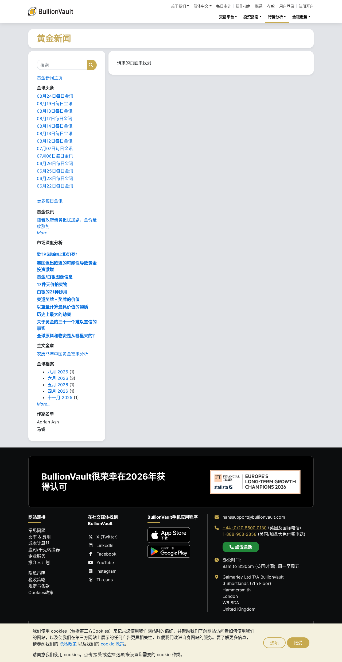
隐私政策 (68, 643)
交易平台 (226, 16)
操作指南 (243, 6)
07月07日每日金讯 (55, 148)
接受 (298, 642)
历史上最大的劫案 (54, 314)
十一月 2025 (60, 397)
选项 (274, 642)
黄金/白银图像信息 (55, 277)
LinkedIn (104, 545)
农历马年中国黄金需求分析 (62, 354)
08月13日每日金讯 (54, 133)
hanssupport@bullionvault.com (254, 517)
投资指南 (250, 16)
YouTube (105, 562)
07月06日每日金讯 (55, 156)
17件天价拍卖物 (52, 284)
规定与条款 (39, 586)
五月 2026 (58, 384)
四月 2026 (58, 391)
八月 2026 (58, 371)
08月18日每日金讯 (54, 111)
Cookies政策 (40, 592)
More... (43, 232)
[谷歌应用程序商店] (168, 551)
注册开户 (306, 6)
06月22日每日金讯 (55, 186)
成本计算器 (39, 543)
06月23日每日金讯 (55, 178)
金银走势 (299, 16)
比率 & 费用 (39, 536)
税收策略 (36, 579)
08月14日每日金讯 (54, 126)
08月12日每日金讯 (54, 141)
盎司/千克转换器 (44, 549)
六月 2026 (58, 378)
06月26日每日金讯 (55, 163)
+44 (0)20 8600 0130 (245, 527)
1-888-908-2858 (239, 534)
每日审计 (223, 6)
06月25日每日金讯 (55, 171)
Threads (104, 579)
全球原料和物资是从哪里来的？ (67, 335)
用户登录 (286, 6)
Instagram (106, 571)
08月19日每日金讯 (54, 103)
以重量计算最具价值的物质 (62, 306)
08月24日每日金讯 (55, 96)
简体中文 (200, 6)
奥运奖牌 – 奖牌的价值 (58, 299)
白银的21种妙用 (52, 291)
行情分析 (275, 16)
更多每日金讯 (50, 201)
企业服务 (36, 556)
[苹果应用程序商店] (168, 535)
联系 (259, 6)
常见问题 (36, 530)
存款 (271, 6)
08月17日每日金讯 (54, 118)
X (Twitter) (107, 536)
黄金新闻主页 (50, 78)
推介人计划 (39, 562)
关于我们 (178, 6)
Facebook (106, 554)
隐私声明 (36, 573)
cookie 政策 (112, 643)
